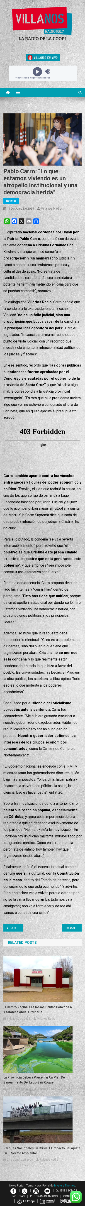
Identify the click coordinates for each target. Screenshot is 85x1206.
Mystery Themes (64, 1185)
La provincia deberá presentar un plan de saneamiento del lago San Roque (34, 1080)
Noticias (11, 200)
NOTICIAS (18, 1196)
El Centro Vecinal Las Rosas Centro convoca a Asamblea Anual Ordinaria (37, 1009)
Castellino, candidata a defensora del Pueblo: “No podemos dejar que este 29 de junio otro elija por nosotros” (74, 928)
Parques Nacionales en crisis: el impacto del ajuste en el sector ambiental (41, 1150)
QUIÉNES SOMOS (66, 1190)
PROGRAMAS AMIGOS (44, 1196)
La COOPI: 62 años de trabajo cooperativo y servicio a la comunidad (16, 928)
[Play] (37, 71)
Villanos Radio (51, 208)
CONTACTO (70, 1196)
